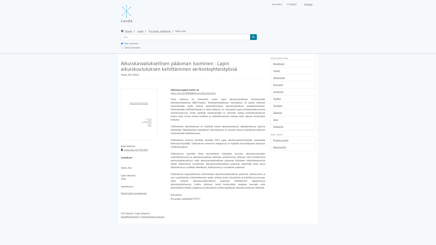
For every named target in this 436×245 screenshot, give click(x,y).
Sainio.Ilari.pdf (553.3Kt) (135, 149)
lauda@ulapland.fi (130, 216)
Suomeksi (277, 4)
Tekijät (276, 70)
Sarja (275, 119)
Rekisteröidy (279, 147)
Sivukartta (278, 126)
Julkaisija (277, 112)
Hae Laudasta (131, 43)
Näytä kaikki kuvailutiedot (134, 193)
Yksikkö (277, 98)
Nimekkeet (278, 63)
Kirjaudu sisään (281, 140)
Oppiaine (277, 105)
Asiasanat (278, 84)
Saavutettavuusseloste (152, 216)
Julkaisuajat (279, 77)
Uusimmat (278, 91)
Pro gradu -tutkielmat (160, 31)
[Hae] (253, 37)
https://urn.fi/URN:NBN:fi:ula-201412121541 (193, 93)
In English (292, 4)
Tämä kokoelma (132, 47)
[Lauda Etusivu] (133, 12)
